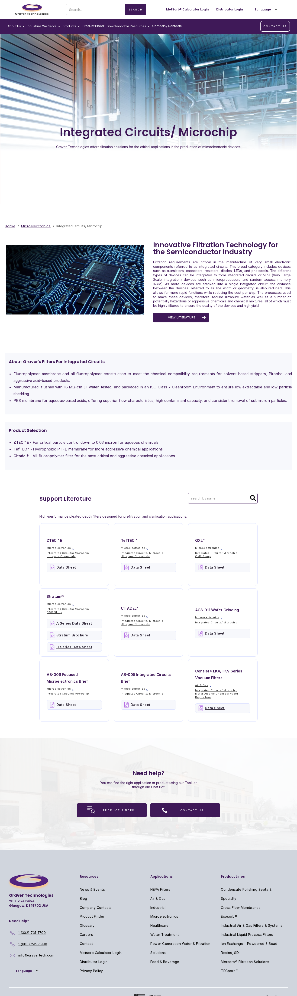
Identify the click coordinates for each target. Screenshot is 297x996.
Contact (86, 944)
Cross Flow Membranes (241, 908)
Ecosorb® (229, 916)
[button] (265, 9)
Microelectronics (36, 226)
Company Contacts (167, 26)
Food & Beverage (164, 962)
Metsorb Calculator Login (101, 953)
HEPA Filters (160, 889)
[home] (31, 9)
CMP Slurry (203, 556)
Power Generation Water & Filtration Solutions (180, 948)
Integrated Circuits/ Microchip (68, 553)
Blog (83, 898)
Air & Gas (201, 685)
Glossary (87, 925)
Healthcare (159, 925)
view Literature (181, 317)
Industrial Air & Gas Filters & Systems (252, 925)
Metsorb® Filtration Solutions (245, 962)
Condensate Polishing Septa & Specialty (246, 893)
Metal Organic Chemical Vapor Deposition (216, 695)
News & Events (92, 889)
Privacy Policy (91, 971)
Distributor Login (94, 962)
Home (10, 226)
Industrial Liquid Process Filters (247, 934)
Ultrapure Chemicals (61, 556)
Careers (86, 934)
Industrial (157, 908)
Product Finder (93, 26)
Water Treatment (164, 934)
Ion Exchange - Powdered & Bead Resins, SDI (249, 948)
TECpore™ (229, 971)
